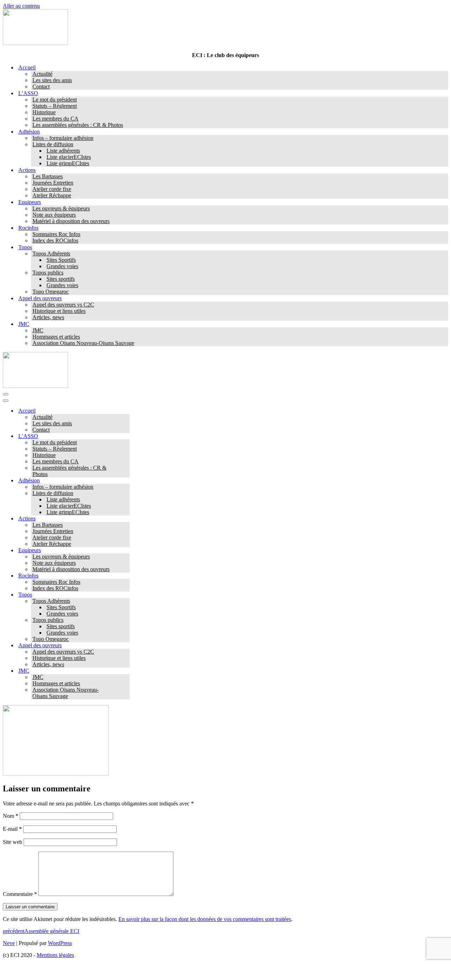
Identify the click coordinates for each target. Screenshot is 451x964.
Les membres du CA (55, 119)
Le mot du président (54, 100)
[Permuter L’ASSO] (126, 436)
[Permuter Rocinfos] (126, 576)
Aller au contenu (21, 6)
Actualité (42, 74)
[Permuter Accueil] (126, 411)
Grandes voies (62, 266)
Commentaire (20, 894)
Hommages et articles (56, 337)
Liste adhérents (63, 151)
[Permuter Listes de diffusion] (126, 493)
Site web (12, 842)
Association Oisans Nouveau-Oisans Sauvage (83, 343)
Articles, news (48, 317)
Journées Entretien (52, 183)
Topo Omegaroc (50, 292)
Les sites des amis (52, 80)
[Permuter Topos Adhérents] (126, 601)
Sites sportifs (61, 279)
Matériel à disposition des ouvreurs (71, 221)
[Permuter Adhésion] (126, 481)
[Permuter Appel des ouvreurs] (126, 646)
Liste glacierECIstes (69, 157)
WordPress (60, 943)
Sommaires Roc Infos (56, 234)
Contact (41, 86)
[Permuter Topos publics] (126, 620)
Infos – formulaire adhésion (62, 138)
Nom (10, 816)
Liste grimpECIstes (68, 163)
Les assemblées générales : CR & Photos (77, 125)
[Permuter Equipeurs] (126, 551)
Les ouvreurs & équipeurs (61, 208)
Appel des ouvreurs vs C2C (63, 305)
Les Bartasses (47, 176)
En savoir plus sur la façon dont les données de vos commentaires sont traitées (204, 919)
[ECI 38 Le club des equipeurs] (35, 43)
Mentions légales (55, 955)
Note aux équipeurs (54, 215)
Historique (44, 112)
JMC (37, 330)
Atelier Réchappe (51, 195)
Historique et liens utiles (59, 311)
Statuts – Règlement (54, 106)
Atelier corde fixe (51, 189)
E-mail (12, 829)
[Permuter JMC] (126, 671)
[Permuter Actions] (126, 519)
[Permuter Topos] (126, 595)
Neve (9, 943)
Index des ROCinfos (55, 240)
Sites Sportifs (61, 260)
